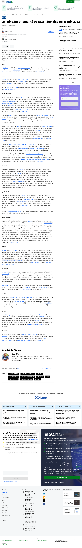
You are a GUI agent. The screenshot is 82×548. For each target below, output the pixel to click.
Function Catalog (23, 148)
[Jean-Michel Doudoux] (3, 39)
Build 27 (5, 68)
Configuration (30, 159)
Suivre (51, 31)
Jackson (39, 340)
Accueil (4, 489)
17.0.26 (22, 297)
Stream (22, 159)
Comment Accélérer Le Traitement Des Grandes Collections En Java (69, 58)
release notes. (39, 161)
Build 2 (5, 80)
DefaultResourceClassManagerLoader (12, 260)
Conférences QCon (5, 499)
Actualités (12, 14)
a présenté (27, 287)
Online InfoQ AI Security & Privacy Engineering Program (30, 493)
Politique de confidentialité (61, 541)
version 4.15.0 (37, 138)
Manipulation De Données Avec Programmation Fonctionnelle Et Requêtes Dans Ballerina (70, 67)
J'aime (6, 46)
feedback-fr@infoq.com (7, 540)
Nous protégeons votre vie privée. (69, 108)
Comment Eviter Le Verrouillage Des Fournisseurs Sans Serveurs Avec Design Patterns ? (40, 412)
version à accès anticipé (29, 334)
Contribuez (5, 505)
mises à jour (16, 70)
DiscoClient (48, 303)
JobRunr (39, 315)
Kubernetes (38, 159)
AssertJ (45, 338)
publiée (38, 130)
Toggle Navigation (3, 1)
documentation (35, 262)
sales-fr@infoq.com (23, 540)
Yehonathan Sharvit (64, 70)
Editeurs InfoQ (5, 507)
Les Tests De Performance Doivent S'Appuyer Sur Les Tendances (65, 417)
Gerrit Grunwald (19, 301)
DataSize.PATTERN (7, 103)
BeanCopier (11, 105)
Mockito (11, 340)
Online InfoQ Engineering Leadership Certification (28, 507)
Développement (14, 373)
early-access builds (24, 68)
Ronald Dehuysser (7, 315)
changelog (14, 242)
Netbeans (40, 376)
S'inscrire (4, 492)
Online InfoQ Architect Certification (28, 501)
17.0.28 (12, 297)
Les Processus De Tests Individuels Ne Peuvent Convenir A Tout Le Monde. (69, 33)
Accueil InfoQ (5, 14)
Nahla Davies (62, 61)
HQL (13, 173)
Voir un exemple (69, 95)
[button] (69, 104)
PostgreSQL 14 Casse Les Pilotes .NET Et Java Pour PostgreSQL (14, 417)
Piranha (4, 250)
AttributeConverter (19, 181)
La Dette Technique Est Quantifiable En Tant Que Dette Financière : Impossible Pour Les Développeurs (67, 412)
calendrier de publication (14, 211)
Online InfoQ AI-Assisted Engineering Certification (29, 515)
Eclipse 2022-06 (47, 126)
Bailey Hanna (62, 36)
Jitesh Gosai (62, 44)
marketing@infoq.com (6, 544)
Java (3, 17)
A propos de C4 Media (6, 517)
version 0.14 (5, 274)
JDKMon (29, 297)
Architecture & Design (28, 373)
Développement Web (26, 379)
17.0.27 (16, 297)
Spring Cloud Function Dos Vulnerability (24, 144)
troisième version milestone (34, 154)
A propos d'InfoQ (4, 512)
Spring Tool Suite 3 (42, 115)
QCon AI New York (30, 525)
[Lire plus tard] (12, 46)
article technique (26, 289)
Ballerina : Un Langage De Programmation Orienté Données (40, 424)
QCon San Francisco (30, 521)
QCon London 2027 (30, 528)
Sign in (77, 1)
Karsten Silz (62, 53)
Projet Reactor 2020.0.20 (22, 109)
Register (70, 1)
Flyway (37, 320)
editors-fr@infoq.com (42, 540)
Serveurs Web (13, 379)
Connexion (5, 495)
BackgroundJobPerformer (35, 324)
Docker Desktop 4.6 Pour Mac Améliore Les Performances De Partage (14, 423)
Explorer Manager (28, 199)
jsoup (3, 340)
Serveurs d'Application (28, 376)
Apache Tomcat (14, 376)
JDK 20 (15, 87)
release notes (40, 72)
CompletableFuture (21, 201)
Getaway (46, 159)
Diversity (4, 520)
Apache (37, 379)
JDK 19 (9, 87)
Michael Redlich (8, 31)
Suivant (72, 82)
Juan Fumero (5, 285)
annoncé (10, 115)
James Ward (69, 53)
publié (22, 97)
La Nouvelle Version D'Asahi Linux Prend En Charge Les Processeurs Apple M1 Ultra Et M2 (14, 412)
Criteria (18, 173)
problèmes (5, 72)
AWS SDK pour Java (23, 340)
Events (4, 502)
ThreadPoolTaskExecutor (9, 101)
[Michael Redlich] (3, 31)
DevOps (39, 373)
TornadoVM (5, 272)
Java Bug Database (9, 89)
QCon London (43, 287)
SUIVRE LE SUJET (46, 368)
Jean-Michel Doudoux (10, 39)
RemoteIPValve (48, 223)
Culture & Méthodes (64, 407)
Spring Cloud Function (37, 148)
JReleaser (4, 336)
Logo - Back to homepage (10, 1)
